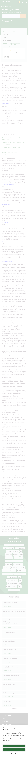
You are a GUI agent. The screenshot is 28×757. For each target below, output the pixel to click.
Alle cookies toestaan (14, 746)
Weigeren (14, 749)
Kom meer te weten (7, 742)
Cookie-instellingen (14, 753)
